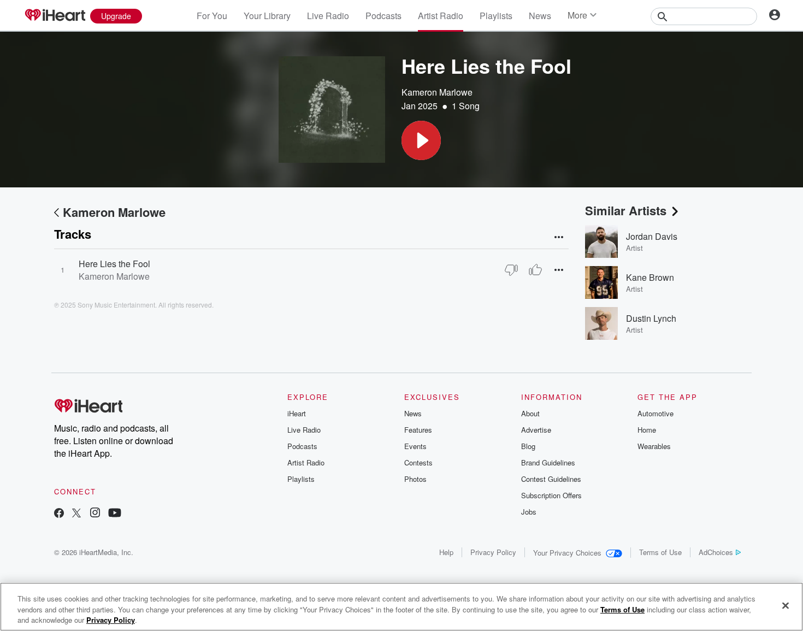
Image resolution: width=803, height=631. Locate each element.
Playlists (496, 15)
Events (415, 446)
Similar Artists (625, 210)
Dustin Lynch (651, 318)
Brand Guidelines (548, 462)
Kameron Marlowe (437, 92)
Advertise (536, 429)
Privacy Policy (493, 552)
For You (212, 15)
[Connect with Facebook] (59, 514)
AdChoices (716, 552)
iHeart (296, 413)
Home (646, 429)
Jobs (528, 511)
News (540, 15)
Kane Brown (650, 277)
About (530, 413)
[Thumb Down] (511, 270)
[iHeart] (54, 16)
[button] (421, 140)
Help (446, 552)
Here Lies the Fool (114, 263)
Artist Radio (440, 15)
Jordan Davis (651, 236)
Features (418, 429)
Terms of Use (660, 552)
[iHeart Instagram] (95, 514)
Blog (528, 446)
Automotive (655, 413)
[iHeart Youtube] (114, 514)
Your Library (267, 15)
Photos (415, 479)
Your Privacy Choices (567, 552)
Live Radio (328, 15)
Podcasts (383, 15)
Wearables (654, 446)
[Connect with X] (76, 514)
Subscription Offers (551, 495)
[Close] (786, 605)
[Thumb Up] (535, 270)
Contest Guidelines (551, 479)
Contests (418, 462)
